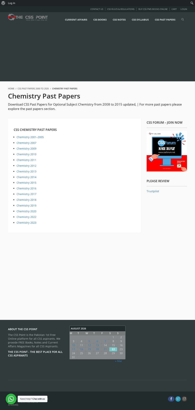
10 (73, 345)
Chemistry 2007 (26, 143)
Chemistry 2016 (26, 188)
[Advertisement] (97, 53)
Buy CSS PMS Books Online (153, 9)
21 (105, 349)
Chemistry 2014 (26, 177)
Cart (174, 9)
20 (97, 349)
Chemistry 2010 (26, 154)
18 (81, 349)
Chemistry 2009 (26, 148)
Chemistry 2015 (26, 182)
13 (97, 345)
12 (89, 345)
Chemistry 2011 (26, 160)
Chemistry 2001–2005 (30, 137)
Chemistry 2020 (26, 211)
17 (73, 349)
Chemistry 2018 (26, 200)
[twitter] (178, 399)
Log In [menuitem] (11, 3)
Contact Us (96, 9)
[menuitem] (3, 3)
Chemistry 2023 (26, 222)
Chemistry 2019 (26, 205)
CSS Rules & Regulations (120, 9)
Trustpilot (153, 191)
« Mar (118, 361)
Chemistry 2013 (26, 171)
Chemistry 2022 (26, 217)
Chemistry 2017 (26, 194)
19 (89, 349)
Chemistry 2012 (26, 165)
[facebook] (171, 399)
